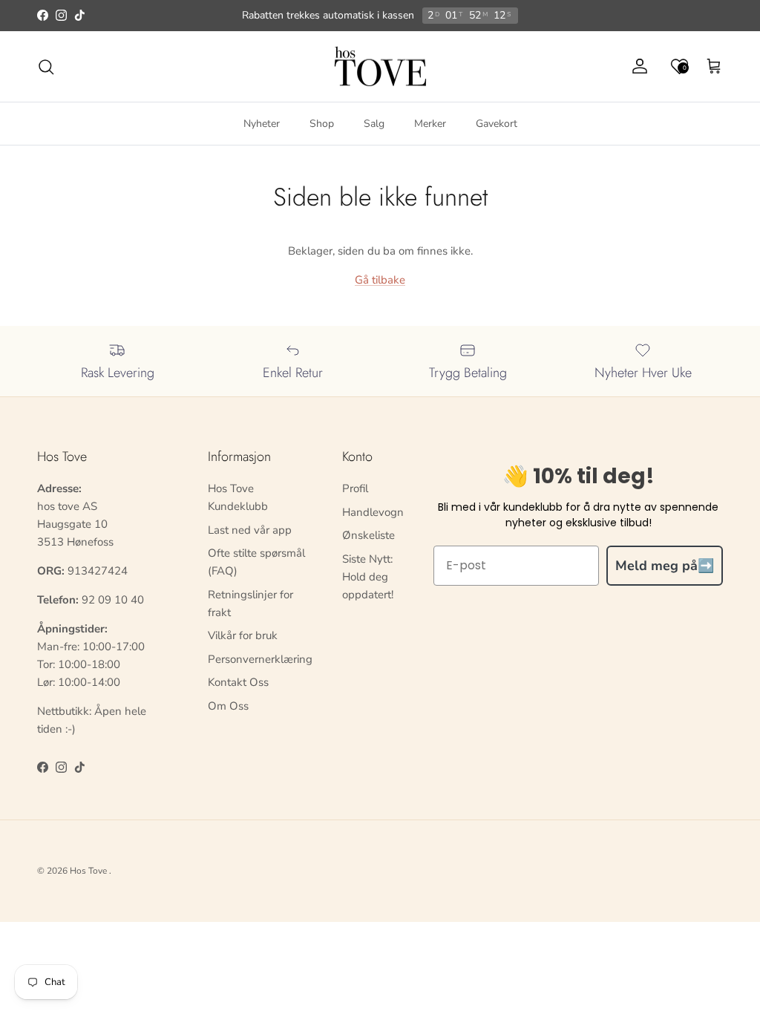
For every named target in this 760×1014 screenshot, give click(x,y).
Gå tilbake (380, 279)
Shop (321, 124)
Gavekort (496, 124)
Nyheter (261, 124)
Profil (355, 488)
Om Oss (228, 706)
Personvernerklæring (260, 659)
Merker (430, 124)
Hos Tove (88, 871)
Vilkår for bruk (243, 635)
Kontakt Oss (238, 682)
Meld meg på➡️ (664, 566)
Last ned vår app (250, 530)
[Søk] (46, 67)
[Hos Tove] (380, 67)
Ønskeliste (368, 535)
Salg (374, 124)
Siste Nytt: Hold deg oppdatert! (367, 577)
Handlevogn (373, 512)
